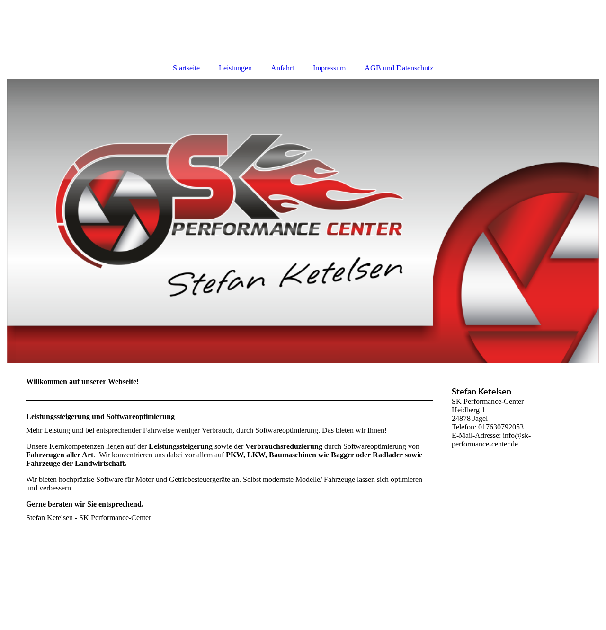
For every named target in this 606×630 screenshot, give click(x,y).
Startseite (186, 68)
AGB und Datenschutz (399, 68)
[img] (303, 221)
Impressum (329, 68)
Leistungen (235, 68)
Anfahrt (282, 68)
